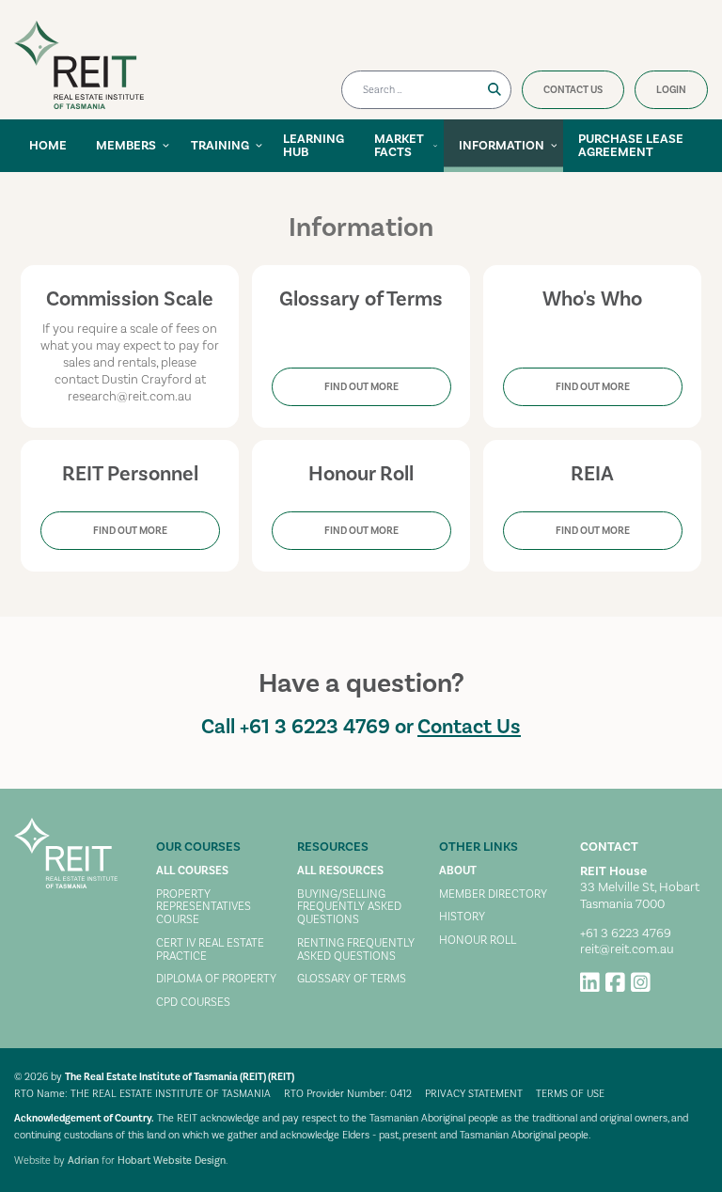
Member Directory (493, 895)
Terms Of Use (570, 1094)
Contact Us (573, 90)
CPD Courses (193, 1003)
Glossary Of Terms (351, 979)
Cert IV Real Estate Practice (210, 950)
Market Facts (399, 146)
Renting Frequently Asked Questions (356, 950)
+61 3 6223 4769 (315, 727)
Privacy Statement (474, 1094)
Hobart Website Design (172, 1161)
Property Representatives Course (203, 907)
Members (126, 145)
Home (48, 145)
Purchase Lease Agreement (630, 146)
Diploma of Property (216, 979)
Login (671, 90)
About (458, 871)
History (462, 917)
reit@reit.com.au (627, 949)
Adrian (83, 1161)
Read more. (361, 266)
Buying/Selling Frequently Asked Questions (349, 907)
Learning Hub (313, 146)
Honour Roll (477, 941)
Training (220, 145)
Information (501, 145)
